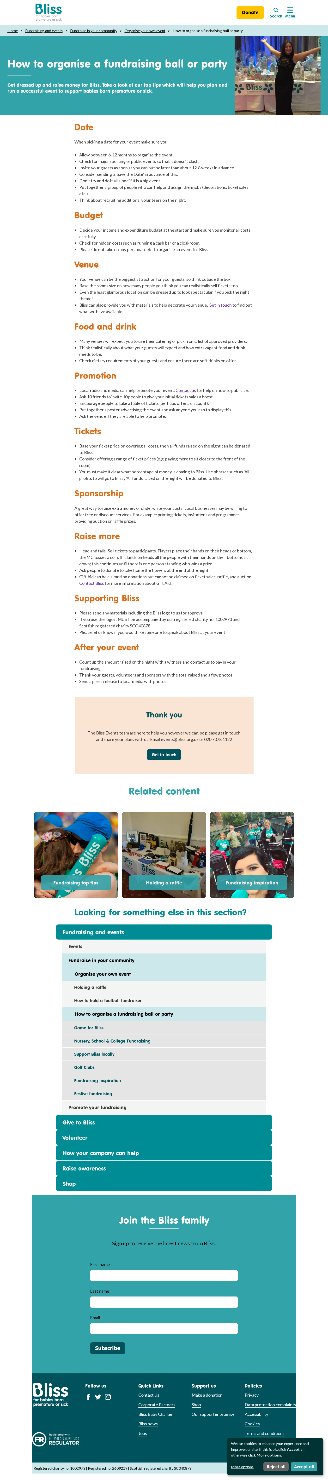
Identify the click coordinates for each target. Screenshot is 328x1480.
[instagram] (108, 1396)
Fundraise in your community (93, 30)
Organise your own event (145, 30)
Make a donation (207, 1395)
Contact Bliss (91, 583)
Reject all (276, 1466)
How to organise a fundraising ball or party (120, 1014)
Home (12, 30)
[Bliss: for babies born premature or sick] (48, 13)
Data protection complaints (270, 1404)
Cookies (252, 1424)
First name (100, 1264)
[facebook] (88, 1396)
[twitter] (98, 1396)
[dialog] (275, 1456)
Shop (69, 1183)
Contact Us (148, 1395)
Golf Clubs (81, 1067)
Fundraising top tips (75, 883)
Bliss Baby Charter (155, 1414)
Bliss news (148, 1424)
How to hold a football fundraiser (105, 1000)
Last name (99, 1291)
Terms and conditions (265, 1433)
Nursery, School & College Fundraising (109, 1041)
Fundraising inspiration (252, 883)
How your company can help (100, 1153)
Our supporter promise (213, 1414)
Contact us (186, 390)
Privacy (252, 1395)
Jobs (142, 1433)
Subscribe (107, 1348)
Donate (250, 12)
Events (75, 946)
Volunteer (74, 1137)
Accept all (304, 1466)
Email (95, 1317)
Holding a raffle (164, 883)
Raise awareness (84, 1168)
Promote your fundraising (97, 1107)
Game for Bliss (85, 1027)
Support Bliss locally (91, 1054)
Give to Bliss (78, 1122)
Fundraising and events (44, 30)
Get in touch (220, 305)
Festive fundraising (90, 1093)
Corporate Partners (156, 1404)
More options (242, 1466)
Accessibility (256, 1414)
